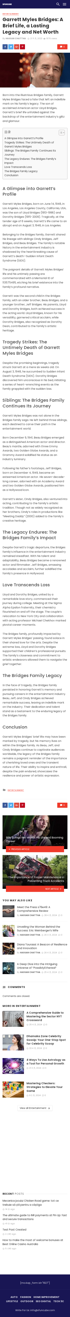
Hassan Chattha (16, 38)
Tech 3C (58, 1301)
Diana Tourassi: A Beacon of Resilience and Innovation (42, 946)
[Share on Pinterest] (22, 46)
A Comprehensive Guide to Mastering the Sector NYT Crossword (45, 1016)
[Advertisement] (35, 1151)
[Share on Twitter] (10, 46)
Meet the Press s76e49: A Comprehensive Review (33, 909)
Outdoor (26, 1301)
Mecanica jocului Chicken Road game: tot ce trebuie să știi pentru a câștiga (31, 1202)
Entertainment (11, 14)
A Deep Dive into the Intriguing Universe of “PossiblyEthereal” (37, 966)
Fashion (25, 1297)
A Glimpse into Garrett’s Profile (23, 138)
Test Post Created (14, 1229)
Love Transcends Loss (18, 167)
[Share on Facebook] (5, 46)
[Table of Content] (62, 132)
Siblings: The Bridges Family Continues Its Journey (30, 152)
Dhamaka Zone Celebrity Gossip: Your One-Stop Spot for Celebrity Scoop (46, 1040)
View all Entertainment (33, 1108)
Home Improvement (46, 1297)
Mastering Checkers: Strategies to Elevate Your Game (45, 1087)
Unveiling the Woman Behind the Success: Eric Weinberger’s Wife (38, 928)
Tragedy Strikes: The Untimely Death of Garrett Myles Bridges (29, 144)
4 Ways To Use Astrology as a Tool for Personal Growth (46, 1061)
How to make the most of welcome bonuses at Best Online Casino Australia (33, 1242)
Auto (14, 1297)
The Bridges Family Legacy (21, 171)
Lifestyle (12, 1301)
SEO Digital (43, 1301)
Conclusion (11, 175)
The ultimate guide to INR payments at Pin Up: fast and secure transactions (35, 1217)
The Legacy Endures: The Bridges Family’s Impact (30, 161)
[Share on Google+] (16, 46)
